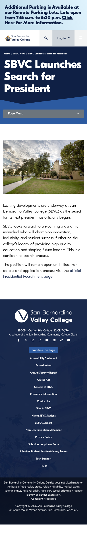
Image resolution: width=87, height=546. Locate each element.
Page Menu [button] (15, 113)
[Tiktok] (61, 340)
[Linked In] (54, 340)
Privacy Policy (43, 437)
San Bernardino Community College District (53, 334)
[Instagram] (33, 340)
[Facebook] (18, 340)
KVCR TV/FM (61, 330)
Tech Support (43, 458)
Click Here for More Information (39, 20)
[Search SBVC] (45, 38)
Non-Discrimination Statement (44, 430)
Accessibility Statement (43, 358)
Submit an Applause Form (43, 444)
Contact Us (43, 401)
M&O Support (43, 422)
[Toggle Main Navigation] (81, 38)
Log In (62, 38)
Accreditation (43, 365)
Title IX (43, 466)
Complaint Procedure (43, 498)
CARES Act (43, 379)
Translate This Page (43, 350)
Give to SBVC (43, 408)
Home (7, 53)
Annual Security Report (43, 372)
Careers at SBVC (43, 387)
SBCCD (22, 330)
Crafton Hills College (40, 330)
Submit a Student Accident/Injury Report (43, 451)
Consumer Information (43, 394)
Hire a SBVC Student (44, 415)
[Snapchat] (40, 340)
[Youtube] (47, 340)
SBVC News (19, 53)
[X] (25, 340)
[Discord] (68, 340)
